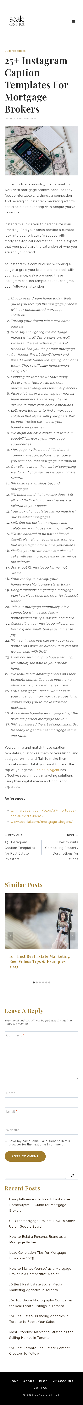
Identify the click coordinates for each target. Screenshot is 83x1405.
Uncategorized (15, 51)
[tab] (34, 982)
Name (12, 1093)
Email (11, 1111)
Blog (43, 1381)
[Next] (72, 936)
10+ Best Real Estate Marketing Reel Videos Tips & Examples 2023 (39, 961)
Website (12, 1130)
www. (15, 822)
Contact (41, 1387)
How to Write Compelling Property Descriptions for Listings (61, 847)
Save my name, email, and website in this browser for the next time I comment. (39, 1142)
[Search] (72, 1175)
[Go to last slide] (10, 936)
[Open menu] (73, 21)
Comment (15, 1035)
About (29, 1381)
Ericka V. (10, 118)
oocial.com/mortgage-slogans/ (47, 822)
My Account (63, 1381)
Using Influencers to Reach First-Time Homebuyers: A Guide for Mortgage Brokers (39, 1204)
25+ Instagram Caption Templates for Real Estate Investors (20, 847)
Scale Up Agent (46, 770)
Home (14, 1381)
